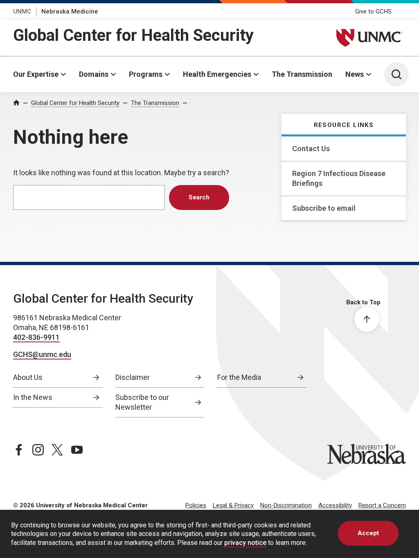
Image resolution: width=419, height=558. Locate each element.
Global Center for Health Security (133, 35)
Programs (145, 74)
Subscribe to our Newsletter (142, 402)
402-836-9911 (36, 337)
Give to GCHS (373, 11)
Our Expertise (36, 74)
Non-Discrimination (286, 505)
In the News (32, 397)
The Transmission (302, 74)
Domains (93, 74)
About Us (28, 377)
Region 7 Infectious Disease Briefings (338, 178)
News (354, 74)
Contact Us (311, 148)
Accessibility (335, 505)
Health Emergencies (217, 74)
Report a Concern (382, 505)
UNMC (22, 11)
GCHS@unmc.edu (42, 354)
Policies (195, 505)
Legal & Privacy (233, 505)
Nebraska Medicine (69, 11)
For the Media (239, 377)
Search (199, 197)
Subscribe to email (324, 208)
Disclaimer (132, 377)
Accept (368, 533)
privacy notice (245, 543)
